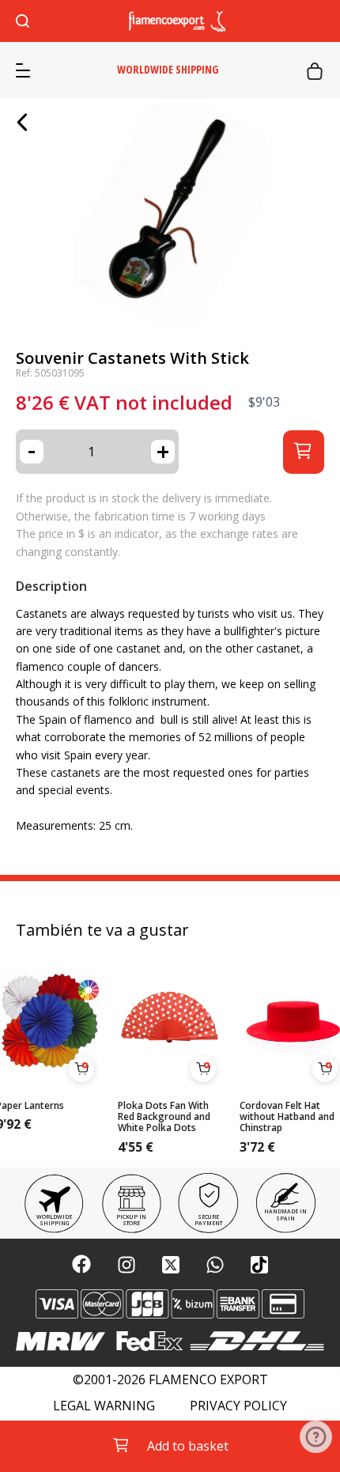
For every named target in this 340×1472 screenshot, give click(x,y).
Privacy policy (238, 1405)
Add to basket (188, 1446)
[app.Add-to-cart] (81, 1069)
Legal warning (104, 1405)
